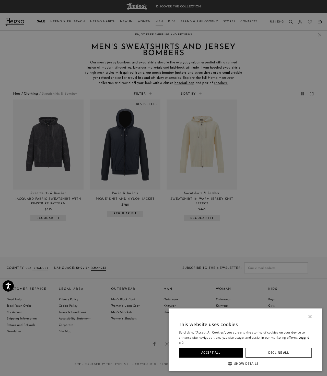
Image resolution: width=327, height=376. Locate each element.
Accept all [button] (210, 352)
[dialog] (163, 188)
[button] (245, 363)
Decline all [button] (278, 352)
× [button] (310, 317)
